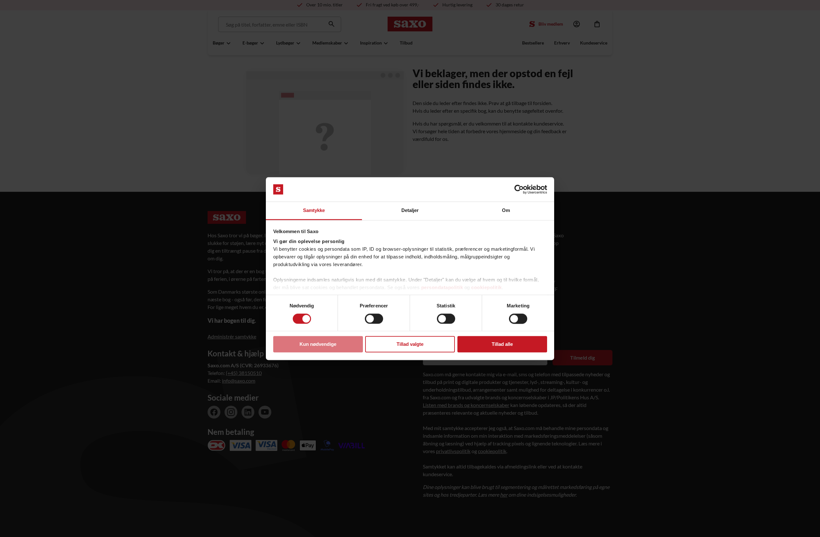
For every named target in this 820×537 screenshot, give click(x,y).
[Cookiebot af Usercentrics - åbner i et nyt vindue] (519, 189)
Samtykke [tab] (314, 210)
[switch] (374, 318)
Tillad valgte (410, 344)
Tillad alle (502, 344)
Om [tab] (506, 210)
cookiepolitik (486, 287)
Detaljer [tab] (410, 210)
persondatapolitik (442, 287)
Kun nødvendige (317, 344)
